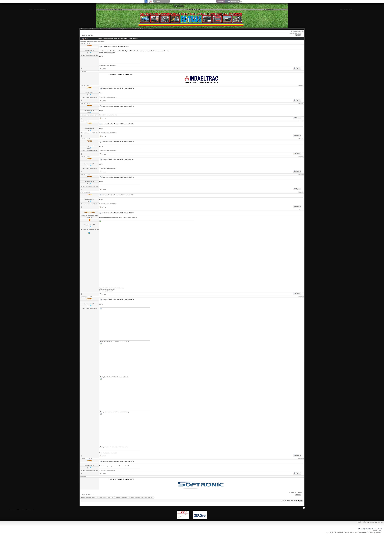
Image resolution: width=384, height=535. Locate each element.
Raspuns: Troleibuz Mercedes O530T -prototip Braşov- (117, 159)
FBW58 (89, 45)
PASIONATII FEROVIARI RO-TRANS (192, 9)
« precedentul (292, 33)
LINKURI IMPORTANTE (345, 9)
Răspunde (298, 68)
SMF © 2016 (368, 529)
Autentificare (195, 6)
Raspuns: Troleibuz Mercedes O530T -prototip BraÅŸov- (118, 88)
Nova (374, 530)
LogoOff (380, 530)
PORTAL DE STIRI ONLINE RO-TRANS (38, 9)
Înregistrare (221, 1)
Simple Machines (377, 529)
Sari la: (282, 500)
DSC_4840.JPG (104, 447)
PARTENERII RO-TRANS (268, 9)
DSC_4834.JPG (104, 412)
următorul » (299, 33)
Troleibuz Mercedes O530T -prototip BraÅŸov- (115, 46)
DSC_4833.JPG (104, 377)
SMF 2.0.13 (361, 529)
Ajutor (187, 6)
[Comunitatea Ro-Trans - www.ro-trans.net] (89, 233)
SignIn (228, 1)
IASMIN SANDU (89, 212)
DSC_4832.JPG (104, 341)
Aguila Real (378, 532)
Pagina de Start (179, 6)
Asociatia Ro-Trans (342, 532)
